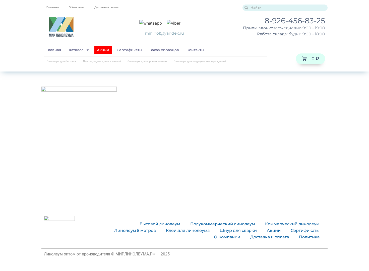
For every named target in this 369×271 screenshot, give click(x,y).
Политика (52, 7)
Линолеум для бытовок (61, 61)
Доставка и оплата (106, 7)
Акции (103, 50)
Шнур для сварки (238, 230)
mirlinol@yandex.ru (164, 33)
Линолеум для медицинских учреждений (199, 61)
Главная (53, 50)
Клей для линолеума (188, 230)
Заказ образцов (164, 50)
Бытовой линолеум (160, 224)
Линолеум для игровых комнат (147, 61)
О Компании (76, 7)
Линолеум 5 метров (135, 230)
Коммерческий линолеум (292, 224)
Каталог (76, 50)
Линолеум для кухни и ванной (102, 61)
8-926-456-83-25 (295, 20)
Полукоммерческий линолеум (222, 224)
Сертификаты (129, 50)
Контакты (195, 50)
